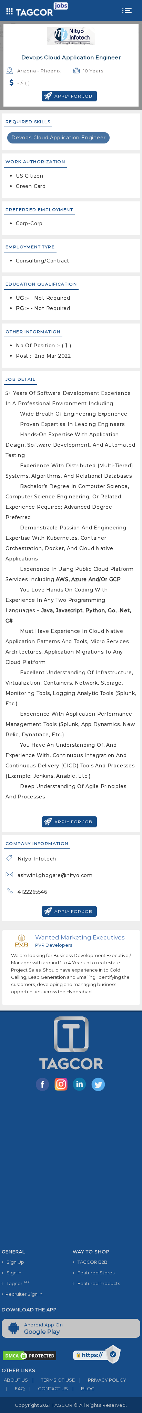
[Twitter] (99, 1090)
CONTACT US (48, 1388)
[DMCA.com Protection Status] (29, 1355)
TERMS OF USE (53, 1380)
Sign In (12, 1272)
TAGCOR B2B (91, 1262)
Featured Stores (94, 1272)
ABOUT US (15, 1380)
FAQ (15, 1388)
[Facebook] (43, 1090)
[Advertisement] (71, 1171)
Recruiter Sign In (22, 1294)
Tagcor (16, 1283)
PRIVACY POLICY (102, 1380)
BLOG (83, 1388)
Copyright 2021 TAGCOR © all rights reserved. (71, 1405)
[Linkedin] (81, 1090)
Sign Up (13, 1262)
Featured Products (97, 1283)
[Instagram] (62, 1090)
